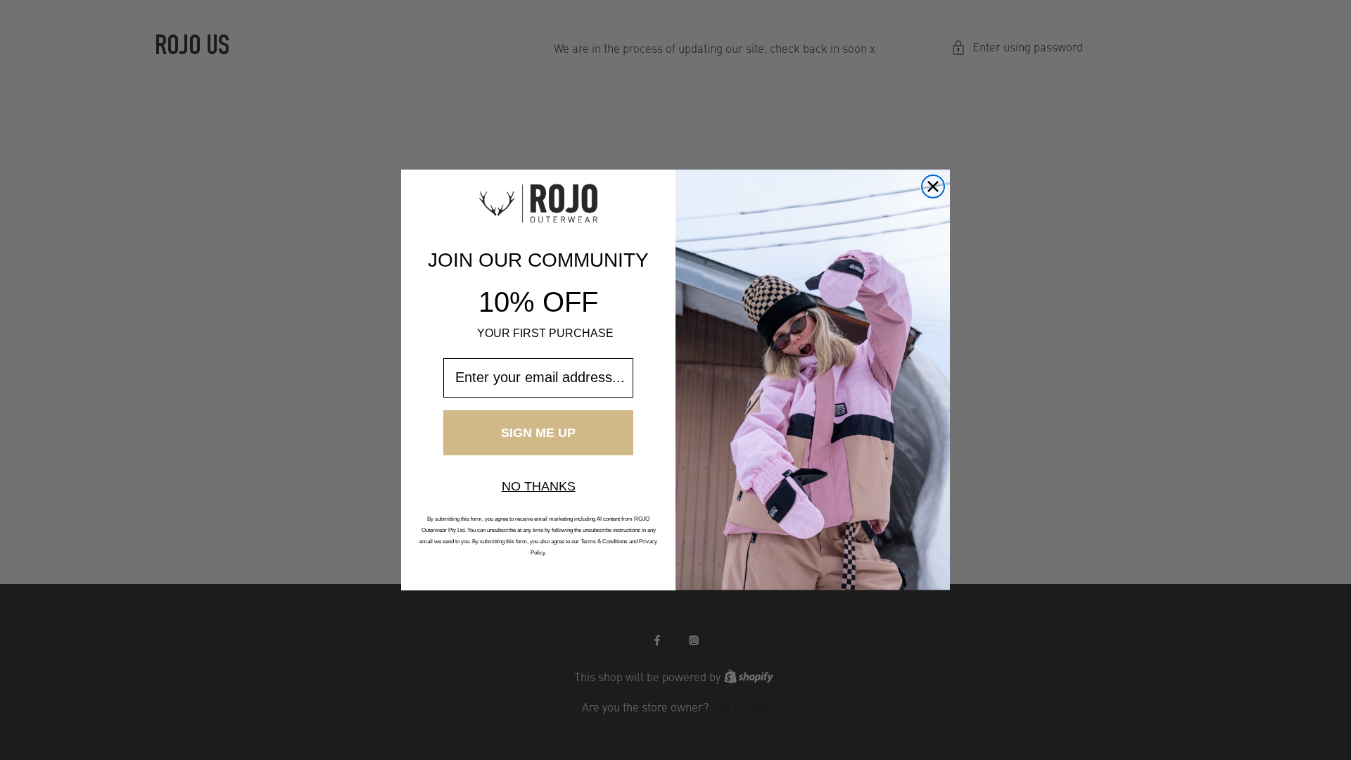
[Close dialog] (933, 186)
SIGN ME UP (538, 433)
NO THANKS (539, 486)
